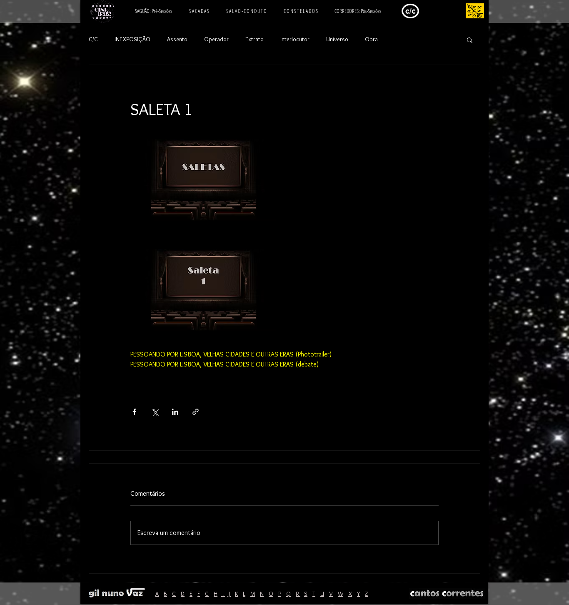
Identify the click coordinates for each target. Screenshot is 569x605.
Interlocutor (294, 39)
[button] (470, 39)
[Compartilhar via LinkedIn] (175, 412)
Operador (216, 39)
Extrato (254, 39)
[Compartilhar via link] (196, 412)
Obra (371, 39)
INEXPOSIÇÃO (132, 39)
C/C (93, 39)
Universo (337, 39)
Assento (177, 39)
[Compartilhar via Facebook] (134, 412)
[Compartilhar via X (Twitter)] (155, 412)
